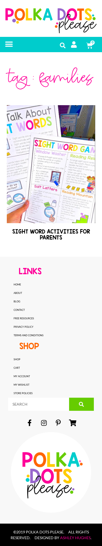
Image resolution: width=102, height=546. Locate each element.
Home (17, 284)
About (18, 292)
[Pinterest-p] (58, 422)
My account (22, 376)
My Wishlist (21, 384)
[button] (9, 44)
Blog (17, 301)
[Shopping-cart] (72, 422)
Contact (19, 309)
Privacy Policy (23, 326)
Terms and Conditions (29, 335)
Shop (17, 359)
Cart (17, 367)
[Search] (81, 404)
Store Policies (23, 393)
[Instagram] (43, 422)
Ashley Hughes (75, 537)
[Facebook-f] (29, 422)
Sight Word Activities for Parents (51, 234)
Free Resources (24, 318)
